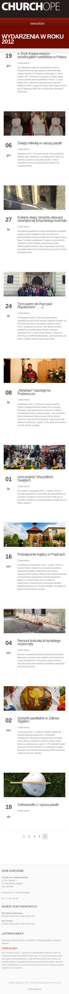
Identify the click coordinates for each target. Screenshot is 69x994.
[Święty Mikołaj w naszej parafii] (34, 123)
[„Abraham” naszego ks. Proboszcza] (34, 370)
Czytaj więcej (23, 63)
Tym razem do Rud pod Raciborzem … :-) (34, 305)
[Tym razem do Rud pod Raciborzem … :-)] (34, 284)
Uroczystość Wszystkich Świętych (35, 478)
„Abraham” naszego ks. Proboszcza (34, 392)
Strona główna (34, 989)
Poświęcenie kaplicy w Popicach (41, 554)
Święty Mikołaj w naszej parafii (39, 143)
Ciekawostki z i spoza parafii (37, 805)
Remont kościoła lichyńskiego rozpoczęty (39, 642)
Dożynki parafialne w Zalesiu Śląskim (38, 720)
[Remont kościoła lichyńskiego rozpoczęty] (34, 621)
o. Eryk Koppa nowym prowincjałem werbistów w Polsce (41, 55)
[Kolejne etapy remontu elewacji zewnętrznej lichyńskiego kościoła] (34, 197)
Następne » (45, 836)
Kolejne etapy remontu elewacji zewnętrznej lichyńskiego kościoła (41, 219)
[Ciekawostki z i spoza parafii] (34, 785)
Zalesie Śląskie (42, 983)
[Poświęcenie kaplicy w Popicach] (34, 534)
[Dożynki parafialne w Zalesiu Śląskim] (34, 698)
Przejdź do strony (9, 948)
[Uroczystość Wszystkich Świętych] (34, 457)
